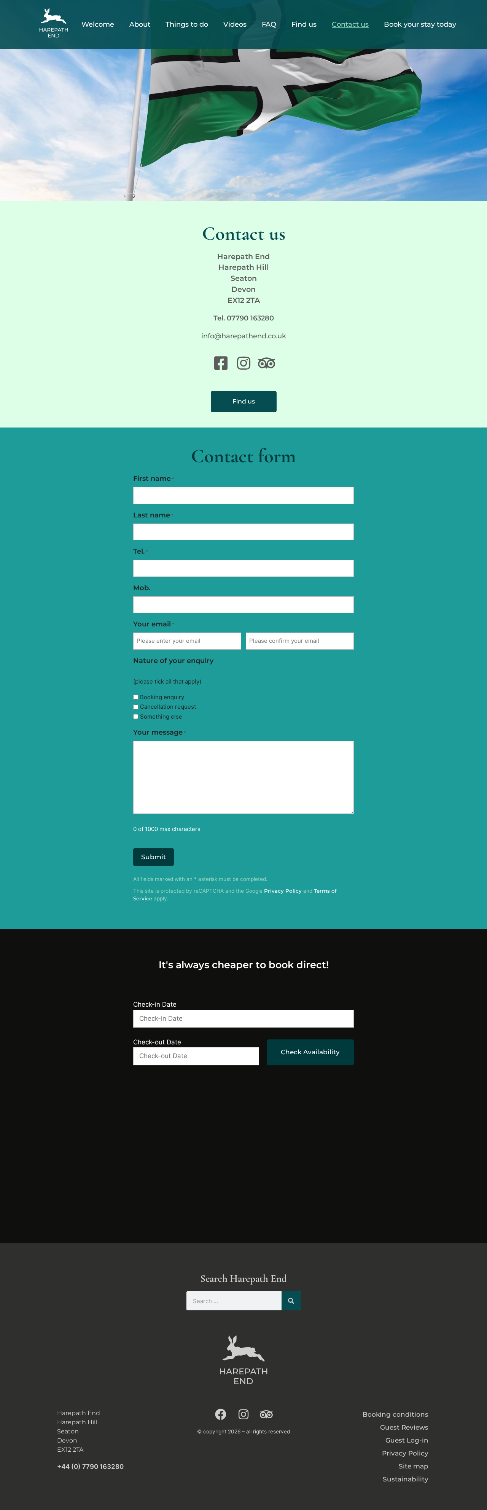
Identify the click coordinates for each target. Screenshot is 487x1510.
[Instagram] (243, 1414)
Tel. (140, 551)
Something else (161, 716)
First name (153, 478)
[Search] (291, 1300)
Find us (304, 24)
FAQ (269, 24)
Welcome (97, 24)
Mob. (141, 588)
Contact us (350, 24)
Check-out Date (157, 1042)
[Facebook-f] (220, 1414)
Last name (153, 515)
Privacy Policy (283, 891)
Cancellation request (168, 706)
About (139, 24)
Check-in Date (155, 1004)
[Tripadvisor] (266, 1414)
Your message (159, 732)
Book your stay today (420, 24)
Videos (235, 24)
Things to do (187, 24)
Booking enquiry (162, 697)
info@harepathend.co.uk (243, 336)
